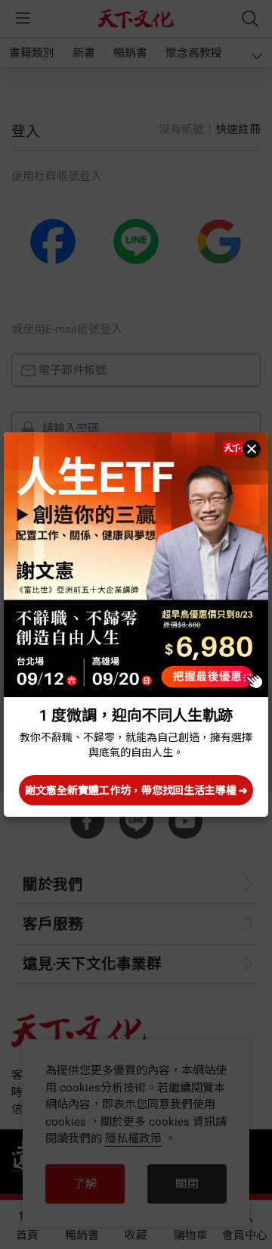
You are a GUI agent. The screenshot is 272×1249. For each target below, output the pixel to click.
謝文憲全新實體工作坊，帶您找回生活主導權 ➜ (136, 790)
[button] (252, 449)
